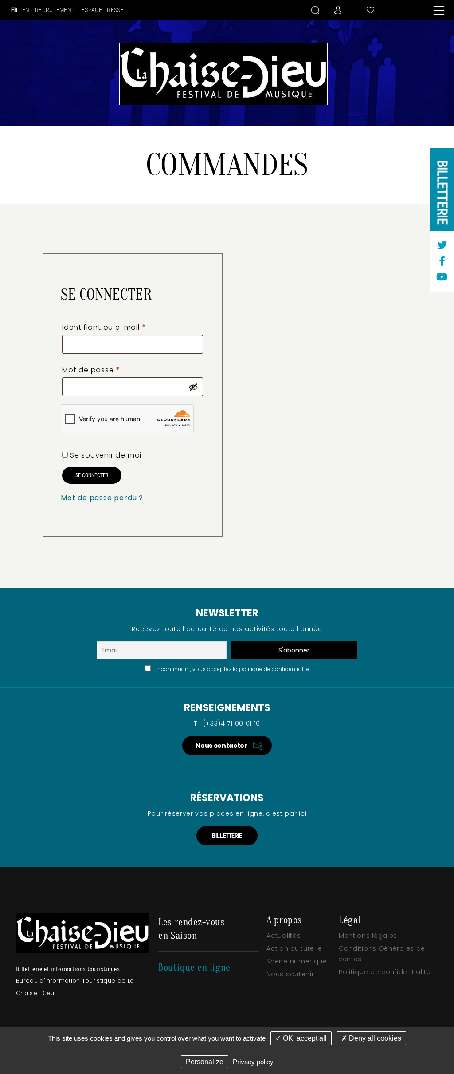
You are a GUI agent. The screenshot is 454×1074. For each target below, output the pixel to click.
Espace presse (103, 10)
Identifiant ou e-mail (104, 327)
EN (26, 9)
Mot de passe (91, 370)
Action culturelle (294, 948)
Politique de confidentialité (385, 971)
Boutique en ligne (194, 967)
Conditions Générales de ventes (382, 953)
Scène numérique (296, 961)
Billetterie (442, 192)
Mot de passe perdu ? (102, 498)
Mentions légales (368, 935)
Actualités (283, 935)
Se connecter (91, 475)
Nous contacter (221, 745)
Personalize (204, 1062)
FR (14, 9)
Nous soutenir (290, 974)
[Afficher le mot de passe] (193, 387)
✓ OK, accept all (301, 1038)
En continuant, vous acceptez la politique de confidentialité (230, 669)
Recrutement (54, 10)
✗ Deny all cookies (371, 1038)
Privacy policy (253, 1062)
